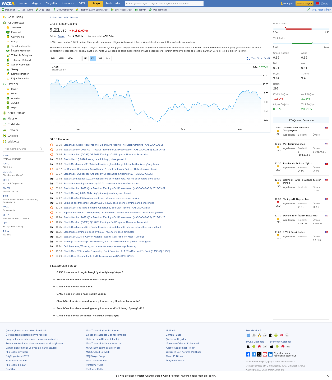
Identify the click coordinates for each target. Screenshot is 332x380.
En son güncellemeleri (106, 334)
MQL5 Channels (255, 341)
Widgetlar (14, 141)
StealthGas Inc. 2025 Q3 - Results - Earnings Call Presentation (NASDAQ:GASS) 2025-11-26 (114, 217)
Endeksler (14, 124)
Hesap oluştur (304, 3)
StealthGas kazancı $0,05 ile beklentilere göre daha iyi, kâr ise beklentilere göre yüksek (111, 164)
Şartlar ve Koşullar (176, 339)
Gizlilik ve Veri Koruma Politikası (183, 351)
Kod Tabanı (27, 9)
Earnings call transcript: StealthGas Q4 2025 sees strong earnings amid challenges (108, 202)
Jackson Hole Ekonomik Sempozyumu (296, 129)
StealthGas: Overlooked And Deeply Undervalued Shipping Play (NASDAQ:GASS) (108, 173)
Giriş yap (288, 3)
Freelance (68, 3)
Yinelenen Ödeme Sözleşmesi (182, 343)
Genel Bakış (15, 17)
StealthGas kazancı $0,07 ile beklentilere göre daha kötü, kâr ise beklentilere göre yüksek (112, 227)
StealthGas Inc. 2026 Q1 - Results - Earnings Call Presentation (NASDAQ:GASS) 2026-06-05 (114, 149)
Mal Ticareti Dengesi (294, 143)
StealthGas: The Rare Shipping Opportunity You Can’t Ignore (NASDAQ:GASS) (106, 207)
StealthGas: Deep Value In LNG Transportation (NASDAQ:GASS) (98, 256)
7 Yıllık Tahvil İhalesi (294, 232)
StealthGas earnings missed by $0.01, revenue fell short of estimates (101, 183)
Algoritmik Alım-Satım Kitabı (94, 9)
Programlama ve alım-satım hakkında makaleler (32, 339)
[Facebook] (248, 354)
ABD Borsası (16, 22)
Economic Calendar (280, 341)
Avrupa (15, 102)
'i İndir (96, 360)
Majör (14, 88)
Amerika (15, 98)
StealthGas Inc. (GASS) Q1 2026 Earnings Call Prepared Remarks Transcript (105, 154)
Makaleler (10, 9)
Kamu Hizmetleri (20, 73)
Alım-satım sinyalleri (17, 351)
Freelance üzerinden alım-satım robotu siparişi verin (34, 343)
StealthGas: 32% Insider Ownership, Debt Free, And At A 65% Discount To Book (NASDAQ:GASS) (116, 251)
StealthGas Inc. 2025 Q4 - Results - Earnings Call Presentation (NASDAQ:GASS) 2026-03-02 (114, 188)
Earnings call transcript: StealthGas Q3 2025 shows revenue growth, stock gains (107, 241)
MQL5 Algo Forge (95, 356)
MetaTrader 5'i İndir (321, 9)
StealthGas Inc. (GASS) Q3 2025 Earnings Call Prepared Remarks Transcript (105, 222)
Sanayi (15, 69)
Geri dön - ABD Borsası (65, 17)
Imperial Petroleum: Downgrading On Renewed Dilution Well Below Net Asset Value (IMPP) (113, 212)
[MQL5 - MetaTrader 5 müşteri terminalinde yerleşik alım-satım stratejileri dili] (8, 4)
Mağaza (36, 3)
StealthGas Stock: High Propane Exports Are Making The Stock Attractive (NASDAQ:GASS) (113, 144)
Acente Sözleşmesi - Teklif (180, 347)
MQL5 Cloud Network (97, 351)
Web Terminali (160, 9)
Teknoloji (16, 27)
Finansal (16, 32)
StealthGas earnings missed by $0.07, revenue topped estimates (98, 231)
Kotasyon (95, 3)
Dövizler (13, 84)
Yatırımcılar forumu (16, 360)
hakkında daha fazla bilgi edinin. (198, 375)
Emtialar (13, 130)
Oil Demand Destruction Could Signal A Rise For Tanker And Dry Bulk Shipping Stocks (110, 169)
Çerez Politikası (174, 356)
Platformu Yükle (94, 364)
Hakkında (171, 330)
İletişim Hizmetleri (20, 50)
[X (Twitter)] (259, 354)
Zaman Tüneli (173, 334)
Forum (23, 3)
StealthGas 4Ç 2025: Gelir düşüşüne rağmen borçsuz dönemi (97, 193)
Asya (14, 107)
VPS (82, 3)
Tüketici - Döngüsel (21, 55)
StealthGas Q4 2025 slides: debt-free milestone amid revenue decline (101, 198)
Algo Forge (44, 9)
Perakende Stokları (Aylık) (297, 163)
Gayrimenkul (18, 36)
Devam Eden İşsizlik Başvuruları (300, 215)
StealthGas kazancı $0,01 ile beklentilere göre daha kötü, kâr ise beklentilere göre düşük (111, 178)
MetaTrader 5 (253, 330)
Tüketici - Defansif (21, 60)
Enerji (14, 41)
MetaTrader (113, 3)
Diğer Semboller (20, 78)
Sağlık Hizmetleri (20, 64)
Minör (14, 93)
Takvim (142, 9)
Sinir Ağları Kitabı (123, 9)
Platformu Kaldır (95, 369)
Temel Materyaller (21, 46)
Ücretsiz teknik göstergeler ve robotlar (26, 334)
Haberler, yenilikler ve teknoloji (102, 339)
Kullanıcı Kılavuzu (103, 343)
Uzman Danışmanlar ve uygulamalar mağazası (31, 347)
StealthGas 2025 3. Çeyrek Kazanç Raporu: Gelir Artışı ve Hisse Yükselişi (103, 236)
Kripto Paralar (16, 112)
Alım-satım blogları (16, 364)
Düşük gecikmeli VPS (17, 356)
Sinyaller (51, 3)
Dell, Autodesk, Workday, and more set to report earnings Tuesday (99, 246)
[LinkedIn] (270, 354)
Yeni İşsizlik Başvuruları (296, 199)
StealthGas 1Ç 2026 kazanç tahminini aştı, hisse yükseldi (94, 159)
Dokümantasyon (65, 9)
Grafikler (13, 135)
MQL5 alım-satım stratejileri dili (103, 347)
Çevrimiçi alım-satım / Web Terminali (26, 330)
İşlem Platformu (102, 330)
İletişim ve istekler (175, 360)
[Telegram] (254, 354)
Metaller (13, 118)
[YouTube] (265, 354)
